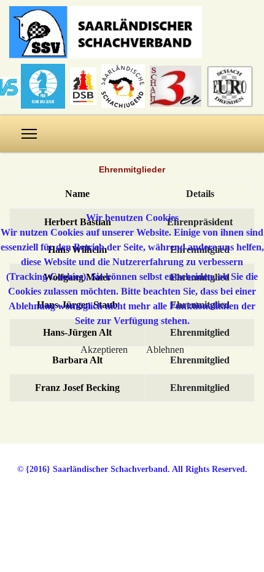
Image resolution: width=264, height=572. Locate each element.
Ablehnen (165, 349)
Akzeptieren (104, 349)
